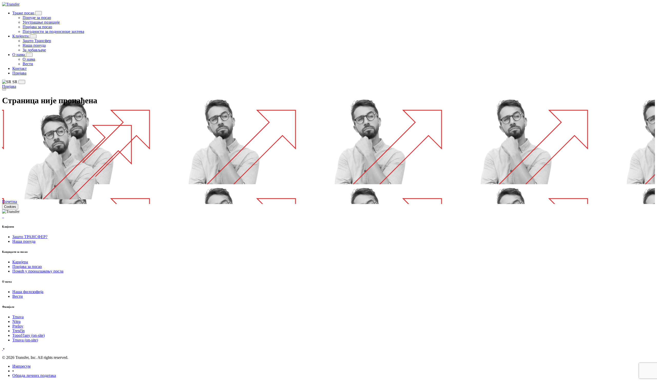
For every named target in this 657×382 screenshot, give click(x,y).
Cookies (10, 207)
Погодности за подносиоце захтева (53, 31)
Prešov (17, 326)
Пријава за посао (37, 27)
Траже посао (23, 13)
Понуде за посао (37, 17)
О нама (19, 54)
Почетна (9, 201)
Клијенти (21, 36)
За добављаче (34, 50)
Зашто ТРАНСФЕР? (29, 237)
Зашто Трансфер (37, 41)
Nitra (16, 321)
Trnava (18, 317)
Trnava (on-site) (25, 340)
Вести (28, 64)
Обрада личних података (34, 375)
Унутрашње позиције (41, 22)
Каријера (20, 262)
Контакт (19, 68)
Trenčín (18, 331)
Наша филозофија (27, 292)
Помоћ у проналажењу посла (37, 271)
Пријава (19, 73)
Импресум (21, 366)
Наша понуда (34, 45)
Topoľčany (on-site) (28, 335)
